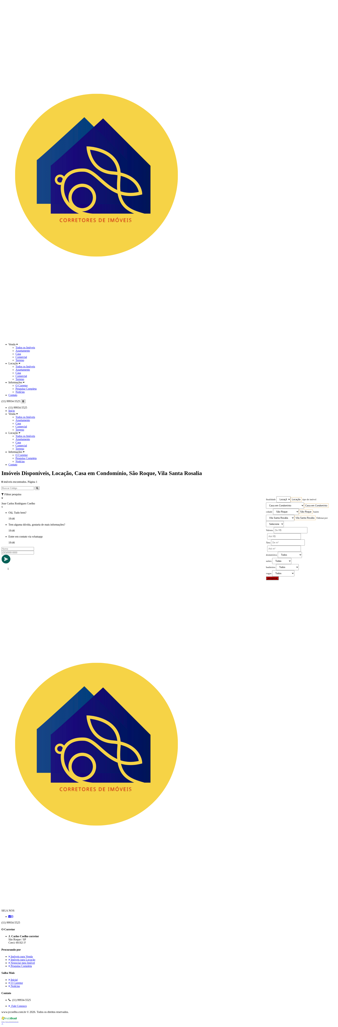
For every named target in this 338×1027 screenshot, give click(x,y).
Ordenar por (322, 518)
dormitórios (271, 555)
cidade (269, 512)
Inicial (14, 979)
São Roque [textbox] (305, 511)
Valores (269, 530)
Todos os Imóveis (25, 347)
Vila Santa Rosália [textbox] (305, 518)
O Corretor (21, 385)
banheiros (270, 567)
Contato (12, 395)
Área (268, 542)
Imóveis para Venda (21, 956)
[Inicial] (96, 338)
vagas (268, 573)
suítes (268, 561)
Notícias (20, 391)
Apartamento (22, 350)
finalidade (271, 499)
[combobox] (296, 499)
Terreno (19, 360)
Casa (18, 353)
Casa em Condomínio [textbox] (316, 505)
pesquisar (272, 578)
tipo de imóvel (309, 499)
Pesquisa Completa (26, 388)
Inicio (11, 410)
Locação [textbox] (296, 499)
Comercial (21, 357)
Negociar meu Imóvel (22, 962)
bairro (316, 512)
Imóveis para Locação (22, 959)
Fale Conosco (18, 1005)
